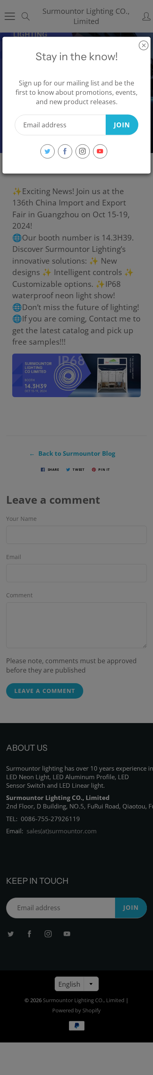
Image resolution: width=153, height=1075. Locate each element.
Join (122, 124)
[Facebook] (65, 151)
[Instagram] (82, 151)
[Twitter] (47, 151)
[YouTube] (100, 151)
